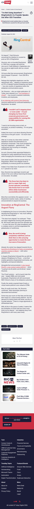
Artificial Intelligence (7, 467)
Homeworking (5, 469)
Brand (19, 491)
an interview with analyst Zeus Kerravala (16, 100)
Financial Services (23, 443)
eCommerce (21, 449)
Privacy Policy (5, 491)
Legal (19, 494)
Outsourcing (21, 454)
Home (2, 9)
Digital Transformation (8, 478)
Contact (3, 488)
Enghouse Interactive (23, 478)
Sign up (7, 425)
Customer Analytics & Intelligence (8, 458)
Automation (5, 475)
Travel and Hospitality (24, 446)
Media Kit (20, 488)
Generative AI (12, 326)
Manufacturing (22, 452)
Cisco (19, 472)
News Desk (20, 485)
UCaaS (20, 326)
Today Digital (19, 505)
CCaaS (4, 326)
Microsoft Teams (6, 472)
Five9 (18, 469)
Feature (25, 30)
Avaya (19, 475)
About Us (4, 485)
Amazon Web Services (24, 467)
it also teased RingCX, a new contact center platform (15, 266)
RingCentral (5, 329)
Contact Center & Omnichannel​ (11, 30)
